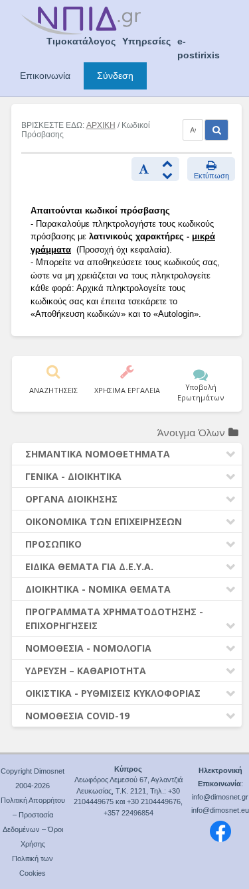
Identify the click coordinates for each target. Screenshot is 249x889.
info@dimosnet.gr (220, 797)
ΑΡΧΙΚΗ (101, 125)
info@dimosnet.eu (220, 810)
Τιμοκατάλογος (81, 41)
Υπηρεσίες (146, 41)
